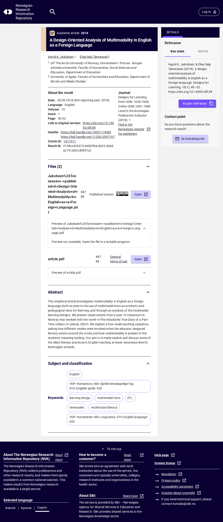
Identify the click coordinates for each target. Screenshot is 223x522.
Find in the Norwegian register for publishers (131, 129)
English (42, 507)
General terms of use (118, 259)
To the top (114, 449)
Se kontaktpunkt (193, 138)
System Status (164, 463)
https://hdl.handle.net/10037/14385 (86, 132)
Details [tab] (173, 32)
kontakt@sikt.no (184, 503)
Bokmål (10, 508)
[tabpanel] (190, 78)
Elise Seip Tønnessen (94, 56)
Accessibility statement (177, 486)
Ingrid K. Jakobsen (61, 56)
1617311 (69, 141)
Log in (206, 11)
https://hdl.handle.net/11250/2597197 (88, 136)
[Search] (52, 12)
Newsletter (168, 474)
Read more (59, 457)
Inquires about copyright (178, 493)
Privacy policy (170, 480)
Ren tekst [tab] (177, 51)
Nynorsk (26, 508)
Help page (161, 455)
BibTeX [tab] (203, 51)
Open (138, 194)
